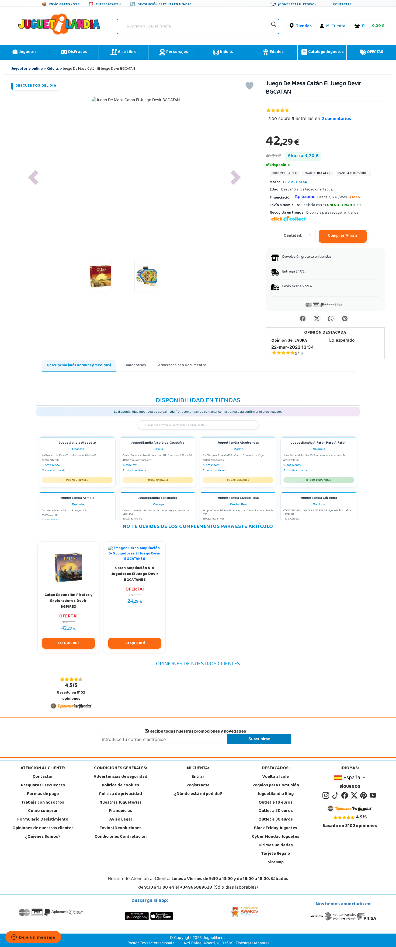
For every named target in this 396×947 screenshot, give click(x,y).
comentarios (336, 119)
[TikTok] (336, 795)
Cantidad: (293, 236)
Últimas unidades (276, 845)
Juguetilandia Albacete (77, 443)
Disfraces (77, 52)
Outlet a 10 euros (276, 802)
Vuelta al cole (275, 777)
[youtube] (373, 795)
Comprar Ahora (342, 236)
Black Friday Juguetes (275, 828)
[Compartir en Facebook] (303, 319)
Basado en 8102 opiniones (71, 692)
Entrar (198, 777)
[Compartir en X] (317, 319)
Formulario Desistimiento (42, 819)
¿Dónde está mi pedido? (198, 794)
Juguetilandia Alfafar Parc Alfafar (318, 443)
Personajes (176, 52)
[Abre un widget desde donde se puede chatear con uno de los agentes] (33, 937)
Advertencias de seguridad (120, 777)
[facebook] (345, 795)
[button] (33, 177)
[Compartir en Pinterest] (345, 319)
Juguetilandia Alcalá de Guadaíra (157, 443)
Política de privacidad (120, 794)
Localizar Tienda (55, 471)
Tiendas (304, 26)
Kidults (226, 52)
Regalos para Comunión (275, 785)
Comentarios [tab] (134, 365)
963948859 (293, 465)
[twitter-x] (355, 795)
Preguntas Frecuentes (43, 785)
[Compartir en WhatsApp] (331, 319)
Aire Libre (127, 52)
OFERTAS (374, 52)
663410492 (213, 465)
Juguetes (27, 52)
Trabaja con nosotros (43, 802)
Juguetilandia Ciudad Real (238, 498)
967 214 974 (52, 465)
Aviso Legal (120, 819)
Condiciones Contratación (121, 837)
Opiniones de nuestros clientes (43, 828)
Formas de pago (43, 794)
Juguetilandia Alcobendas (238, 443)
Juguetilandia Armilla (77, 498)
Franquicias (120, 811)
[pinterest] (364, 795)
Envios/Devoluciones (120, 828)
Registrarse (198, 785)
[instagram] (326, 795)
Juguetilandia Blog (276, 794)
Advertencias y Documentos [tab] (182, 365)
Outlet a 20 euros (275, 811)
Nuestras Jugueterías (120, 802)
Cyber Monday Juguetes (275, 837)
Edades (276, 52)
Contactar (43, 777)
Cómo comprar (43, 811)
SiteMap (276, 862)
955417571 (132, 465)
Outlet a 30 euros (275, 819)
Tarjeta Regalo (275, 854)
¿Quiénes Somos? (43, 837)
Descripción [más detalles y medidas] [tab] (79, 365)
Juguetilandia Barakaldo (157, 498)
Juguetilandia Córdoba (318, 498)
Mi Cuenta (335, 26)
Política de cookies (120, 785)
